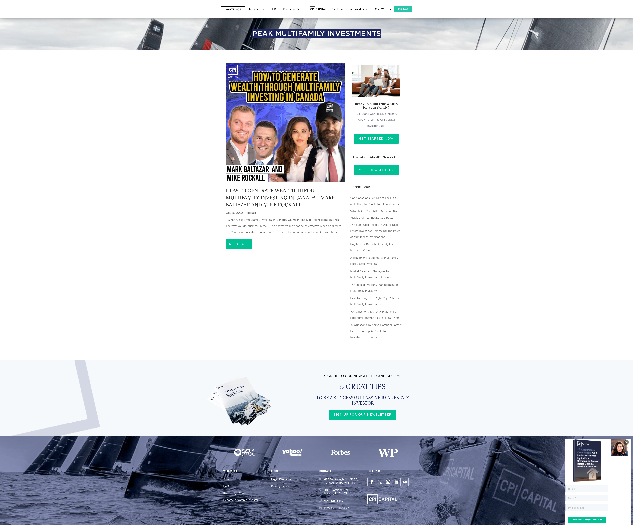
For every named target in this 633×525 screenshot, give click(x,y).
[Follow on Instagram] (388, 482)
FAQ (226, 486)
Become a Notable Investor (240, 500)
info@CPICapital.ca (336, 508)
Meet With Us (383, 9)
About (227, 479)
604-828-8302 (334, 500)
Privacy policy (280, 486)
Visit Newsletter (376, 170)
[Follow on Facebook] (371, 482)
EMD (273, 9)
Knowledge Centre (235, 493)
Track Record (256, 9)
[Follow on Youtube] (404, 482)
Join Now (403, 9)
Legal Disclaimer (281, 479)
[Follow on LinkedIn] (396, 482)
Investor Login (233, 9)
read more (239, 244)
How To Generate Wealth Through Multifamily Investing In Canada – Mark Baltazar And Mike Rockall (280, 198)
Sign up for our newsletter (363, 414)
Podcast (250, 213)
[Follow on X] (380, 482)
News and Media (358, 9)
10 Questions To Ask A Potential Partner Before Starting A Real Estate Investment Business (376, 331)
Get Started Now (376, 138)
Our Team (337, 9)
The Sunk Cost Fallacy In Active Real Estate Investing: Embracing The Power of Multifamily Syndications (375, 231)
